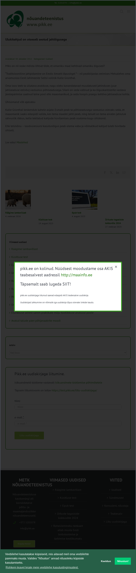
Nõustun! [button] (123, 561)
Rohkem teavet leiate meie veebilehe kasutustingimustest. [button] (42, 567)
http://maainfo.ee (76, 275)
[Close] (116, 266)
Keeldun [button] (106, 561)
